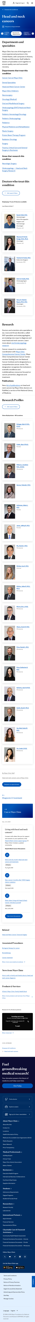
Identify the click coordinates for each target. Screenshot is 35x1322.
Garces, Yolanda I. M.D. (24, 485)
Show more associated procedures (12, 962)
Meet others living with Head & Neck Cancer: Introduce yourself (16, 901)
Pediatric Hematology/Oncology (14, 114)
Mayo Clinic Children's (10, 91)
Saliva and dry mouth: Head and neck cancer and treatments (16, 861)
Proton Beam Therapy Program (13, 135)
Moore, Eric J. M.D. (22, 606)
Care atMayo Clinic (27, 33)
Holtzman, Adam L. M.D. (22, 506)
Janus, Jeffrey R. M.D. (23, 525)
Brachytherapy (6, 953)
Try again (17, 1026)
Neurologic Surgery (9, 163)
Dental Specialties (9, 82)
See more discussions (13, 916)
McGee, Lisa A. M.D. (23, 566)
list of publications (13, 385)
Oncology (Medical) (9, 99)
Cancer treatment (7, 957)
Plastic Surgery (7, 131)
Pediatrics (6, 122)
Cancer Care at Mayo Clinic (12, 78)
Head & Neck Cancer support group (16, 841)
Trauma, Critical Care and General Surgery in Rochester (14, 149)
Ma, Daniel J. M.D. (22, 546)
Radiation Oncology (9, 139)
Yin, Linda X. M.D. (22, 748)
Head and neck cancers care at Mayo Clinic (15, 778)
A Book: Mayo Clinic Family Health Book (14, 991)
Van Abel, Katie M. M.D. (22, 729)
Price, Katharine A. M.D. (22, 668)
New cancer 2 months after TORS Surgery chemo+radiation (17, 881)
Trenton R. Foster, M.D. (24, 258)
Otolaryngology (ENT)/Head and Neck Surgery (16, 108)
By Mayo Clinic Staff (8, 773)
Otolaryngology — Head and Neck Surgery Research (14, 169)
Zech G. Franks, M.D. (23, 279)
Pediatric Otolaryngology (11, 118)
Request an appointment (11, 784)
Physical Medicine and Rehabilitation (16, 127)
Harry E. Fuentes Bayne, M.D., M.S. (22, 301)
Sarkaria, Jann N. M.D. (23, 687)
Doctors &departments (16, 33)
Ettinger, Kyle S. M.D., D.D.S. (23, 425)
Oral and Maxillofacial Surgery (13, 103)
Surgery (5, 143)
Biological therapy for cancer (11, 948)
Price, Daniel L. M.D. (23, 647)
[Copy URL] (28, 1021)
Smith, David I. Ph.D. (23, 708)
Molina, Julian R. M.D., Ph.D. (23, 587)
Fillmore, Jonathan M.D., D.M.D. (22, 466)
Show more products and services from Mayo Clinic (16, 997)
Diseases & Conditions (11, 9)
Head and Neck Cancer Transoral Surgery (14, 934)
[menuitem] (16, 33)
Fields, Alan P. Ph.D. (22, 444)
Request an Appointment (12, 26)
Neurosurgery (7, 95)
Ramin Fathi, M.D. (22, 215)
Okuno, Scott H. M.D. (23, 627)
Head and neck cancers (11, 1051)
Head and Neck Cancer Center (13, 87)
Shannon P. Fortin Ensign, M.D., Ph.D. (22, 238)
